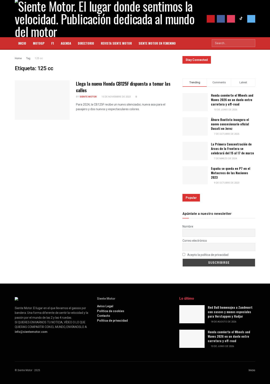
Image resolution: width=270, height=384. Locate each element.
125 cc (39, 58)
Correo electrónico (194, 240)
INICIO (22, 43)
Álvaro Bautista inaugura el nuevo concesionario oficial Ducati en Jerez (230, 124)
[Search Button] (251, 43)
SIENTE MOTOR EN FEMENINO (157, 43)
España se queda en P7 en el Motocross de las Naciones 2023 (230, 173)
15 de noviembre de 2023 (116, 96)
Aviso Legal (105, 306)
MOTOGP (39, 43)
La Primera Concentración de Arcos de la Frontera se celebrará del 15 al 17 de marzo (232, 148)
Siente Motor (88, 96)
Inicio (252, 370)
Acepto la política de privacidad (207, 254)
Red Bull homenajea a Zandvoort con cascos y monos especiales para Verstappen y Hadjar (230, 311)
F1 (52, 43)
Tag (28, 58)
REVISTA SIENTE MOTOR (116, 43)
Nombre (187, 226)
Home (18, 58)
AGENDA (66, 43)
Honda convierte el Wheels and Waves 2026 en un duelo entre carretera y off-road (232, 99)
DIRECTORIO (86, 43)
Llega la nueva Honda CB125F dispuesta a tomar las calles (123, 86)
